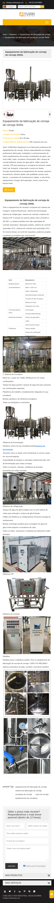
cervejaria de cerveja (23, 794)
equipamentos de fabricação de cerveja (31, 787)
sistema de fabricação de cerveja (28, 791)
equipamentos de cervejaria (26, 798)
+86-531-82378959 (35, 3)
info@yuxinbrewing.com (14, 3)
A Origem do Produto (11, 134)
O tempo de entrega (11, 138)
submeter (11, 866)
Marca (6, 130)
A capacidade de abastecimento (16, 142)
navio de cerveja (41, 794)
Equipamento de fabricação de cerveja (35, 34)
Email (9, 189)
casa (5, 34)
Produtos (13, 34)
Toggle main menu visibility (47, 22)
